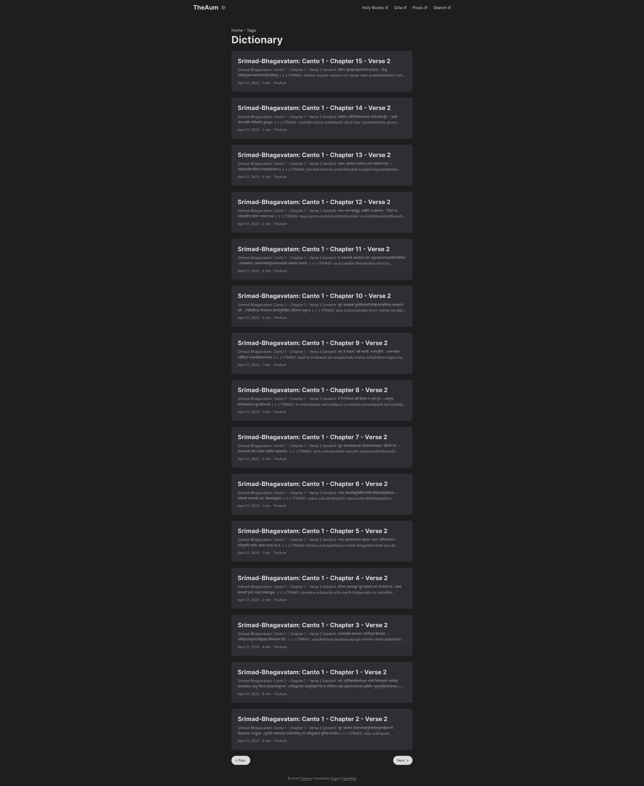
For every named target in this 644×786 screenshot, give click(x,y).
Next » (403, 760)
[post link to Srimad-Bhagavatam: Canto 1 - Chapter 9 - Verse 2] (322, 353)
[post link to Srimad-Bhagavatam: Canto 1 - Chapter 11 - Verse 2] (322, 259)
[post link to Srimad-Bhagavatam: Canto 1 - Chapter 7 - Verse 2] (322, 447)
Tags (251, 30)
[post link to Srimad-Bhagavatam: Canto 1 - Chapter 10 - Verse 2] (322, 306)
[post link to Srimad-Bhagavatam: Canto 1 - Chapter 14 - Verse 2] (322, 118)
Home (237, 30)
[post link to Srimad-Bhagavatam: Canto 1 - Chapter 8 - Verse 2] (322, 400)
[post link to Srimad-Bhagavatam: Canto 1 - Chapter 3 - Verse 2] (322, 635)
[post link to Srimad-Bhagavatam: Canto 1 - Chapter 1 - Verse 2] (322, 682)
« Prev (240, 760)
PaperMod (349, 778)
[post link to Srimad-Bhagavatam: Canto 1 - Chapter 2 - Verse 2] (322, 729)
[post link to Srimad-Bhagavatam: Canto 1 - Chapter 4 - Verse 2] (322, 588)
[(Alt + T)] (223, 7)
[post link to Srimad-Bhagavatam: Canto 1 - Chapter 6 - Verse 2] (322, 494)
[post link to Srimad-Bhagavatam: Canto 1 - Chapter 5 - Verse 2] (322, 541)
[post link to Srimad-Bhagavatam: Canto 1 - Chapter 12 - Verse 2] (322, 212)
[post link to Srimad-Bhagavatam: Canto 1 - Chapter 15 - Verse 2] (322, 71)
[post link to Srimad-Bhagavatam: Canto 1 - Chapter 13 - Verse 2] (322, 165)
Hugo (334, 778)
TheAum (205, 7)
